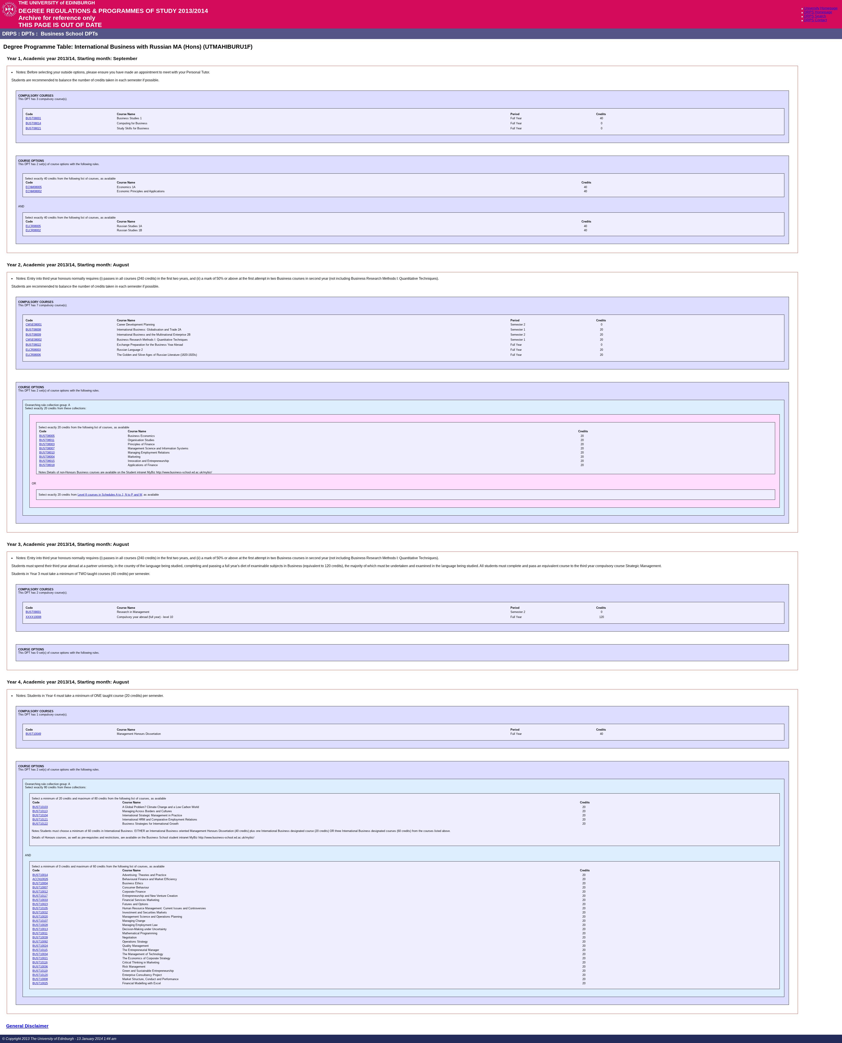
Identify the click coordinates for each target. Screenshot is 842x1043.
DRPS (9, 34)
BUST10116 (40, 962)
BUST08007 (47, 448)
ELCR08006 (33, 354)
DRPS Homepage (818, 12)
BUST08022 (33, 344)
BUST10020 (40, 916)
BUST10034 (40, 954)
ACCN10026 (40, 879)
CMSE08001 (34, 324)
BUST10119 (40, 970)
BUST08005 (47, 436)
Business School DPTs (69, 34)
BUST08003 (47, 444)
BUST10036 (40, 966)
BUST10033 (40, 900)
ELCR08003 (33, 349)
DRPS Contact (815, 20)
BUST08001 (33, 118)
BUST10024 (40, 945)
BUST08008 (33, 329)
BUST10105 (40, 908)
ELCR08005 (33, 226)
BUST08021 (33, 128)
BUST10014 (40, 875)
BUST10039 (40, 937)
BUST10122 (40, 823)
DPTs (27, 34)
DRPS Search (815, 16)
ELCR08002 (33, 230)
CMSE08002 (34, 339)
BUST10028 (40, 925)
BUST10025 (40, 983)
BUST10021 (40, 958)
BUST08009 (33, 334)
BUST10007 (40, 887)
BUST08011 (46, 440)
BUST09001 (33, 612)
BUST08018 (47, 465)
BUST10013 (40, 929)
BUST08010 (47, 452)
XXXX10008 (33, 617)
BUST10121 (40, 819)
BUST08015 (47, 461)
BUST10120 (40, 975)
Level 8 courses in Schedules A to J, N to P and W (110, 494)
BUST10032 (40, 912)
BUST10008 (40, 979)
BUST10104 (40, 815)
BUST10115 (40, 950)
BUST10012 (40, 891)
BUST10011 (40, 933)
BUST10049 (33, 733)
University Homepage (821, 8)
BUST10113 (40, 811)
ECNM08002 (34, 191)
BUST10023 (40, 904)
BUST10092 (40, 941)
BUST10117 (40, 895)
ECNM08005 (34, 187)
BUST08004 (47, 456)
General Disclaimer (27, 1025)
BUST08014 (33, 123)
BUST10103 (40, 807)
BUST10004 (40, 883)
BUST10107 (40, 920)
